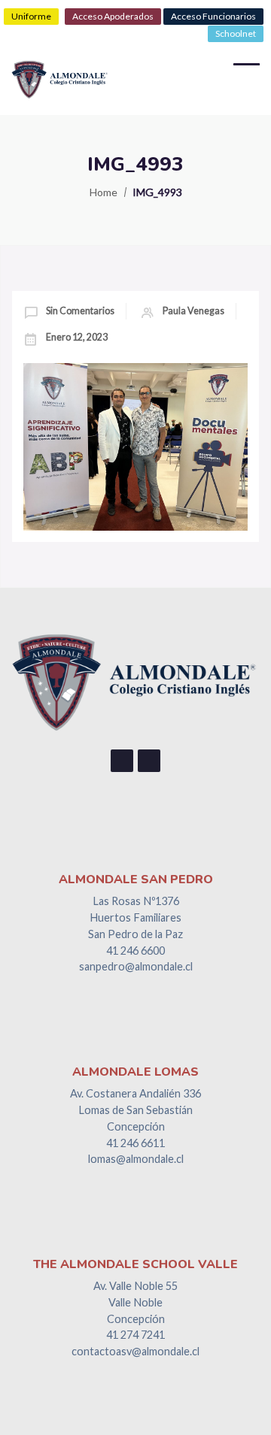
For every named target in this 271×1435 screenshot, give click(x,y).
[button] (31, 16)
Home (103, 192)
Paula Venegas (193, 310)
